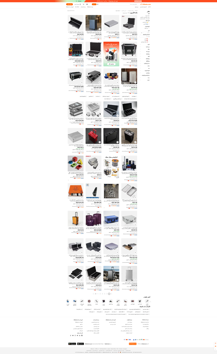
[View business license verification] (118, 352)
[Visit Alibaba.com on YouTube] (73, 335)
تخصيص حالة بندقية (145, 311)
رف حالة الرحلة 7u (79, 309)
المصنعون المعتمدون (112, 322)
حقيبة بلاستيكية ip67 (88, 309)
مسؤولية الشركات (146, 326)
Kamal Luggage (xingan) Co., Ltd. (95, 38)
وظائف (147, 328)
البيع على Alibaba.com (79, 322)
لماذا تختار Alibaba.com (145, 322)
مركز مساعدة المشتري (95, 322)
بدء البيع (81, 324)
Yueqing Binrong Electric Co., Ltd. (78, 152)
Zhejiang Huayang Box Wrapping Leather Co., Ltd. (93, 232)
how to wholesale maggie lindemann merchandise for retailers (138, 314)
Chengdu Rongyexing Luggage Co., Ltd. (130, 64)
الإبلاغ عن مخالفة (96, 332)
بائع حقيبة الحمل (137, 311)
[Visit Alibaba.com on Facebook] (82, 335)
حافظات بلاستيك (121, 311)
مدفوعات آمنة (130, 322)
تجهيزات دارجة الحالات (106, 96)
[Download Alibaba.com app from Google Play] (72, 344)
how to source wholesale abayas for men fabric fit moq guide (115, 314)
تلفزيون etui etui (129, 311)
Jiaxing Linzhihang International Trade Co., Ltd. (129, 151)
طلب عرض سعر (113, 324)
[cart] (83, 4)
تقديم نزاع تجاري (96, 326)
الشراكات (81, 330)
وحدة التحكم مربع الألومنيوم (117, 98)
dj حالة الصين (91, 96)
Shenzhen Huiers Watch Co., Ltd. (78, 206)
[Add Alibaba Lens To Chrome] (132, 344)
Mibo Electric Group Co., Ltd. (96, 177)
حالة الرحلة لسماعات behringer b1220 (130, 98)
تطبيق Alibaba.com (88, 343)
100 (95, 293)
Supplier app (107, 343)
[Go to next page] (93, 294)
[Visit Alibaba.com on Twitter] (77, 335)
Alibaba (136, 10)
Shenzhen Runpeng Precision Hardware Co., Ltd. (111, 36)
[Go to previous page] (111, 294)
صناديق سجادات (99, 311)
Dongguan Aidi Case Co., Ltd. (114, 151)
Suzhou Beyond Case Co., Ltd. (78, 64)
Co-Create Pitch (146, 324)
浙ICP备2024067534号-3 (137, 352)
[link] (215, 343)
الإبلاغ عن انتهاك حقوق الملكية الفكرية (93, 330)
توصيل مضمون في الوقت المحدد (126, 326)
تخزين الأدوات (123, 10)
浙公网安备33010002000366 (127, 352)
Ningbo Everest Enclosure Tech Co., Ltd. (94, 64)
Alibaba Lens (144, 343)
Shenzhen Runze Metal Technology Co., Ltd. (93, 91)
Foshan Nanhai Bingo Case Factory (77, 232)
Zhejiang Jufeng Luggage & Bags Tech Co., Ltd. (93, 151)
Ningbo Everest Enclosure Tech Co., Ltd (77, 38)
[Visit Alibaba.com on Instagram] (75, 335)
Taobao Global (113, 348)
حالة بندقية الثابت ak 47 (115, 96)
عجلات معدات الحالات (97, 309)
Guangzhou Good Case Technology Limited (93, 206)
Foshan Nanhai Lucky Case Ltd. (131, 38)
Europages (125, 348)
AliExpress (92, 348)
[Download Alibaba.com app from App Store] (80, 344)
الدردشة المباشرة (96, 324)
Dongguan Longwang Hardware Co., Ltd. (94, 124)
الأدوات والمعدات (130, 10)
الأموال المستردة (96, 328)
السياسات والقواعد (129, 332)
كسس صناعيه (107, 311)
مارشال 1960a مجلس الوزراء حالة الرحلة (120, 309)
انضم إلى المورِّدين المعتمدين (78, 328)
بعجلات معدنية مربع (145, 309)
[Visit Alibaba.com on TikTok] (70, 335)
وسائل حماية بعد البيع (128, 328)
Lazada (108, 348)
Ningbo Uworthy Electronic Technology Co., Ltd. (111, 124)
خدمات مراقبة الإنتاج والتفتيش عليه (126, 330)
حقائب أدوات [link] (118, 10)
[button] (97, 4)
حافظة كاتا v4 (134, 96)
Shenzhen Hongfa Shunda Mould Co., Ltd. (112, 92)
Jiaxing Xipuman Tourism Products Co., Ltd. (129, 92)
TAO (117, 348)
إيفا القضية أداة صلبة (82, 96)
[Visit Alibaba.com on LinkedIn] (79, 335)
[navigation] (144, 152)
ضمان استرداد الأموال (128, 324)
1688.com (97, 348)
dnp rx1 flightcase (107, 98)
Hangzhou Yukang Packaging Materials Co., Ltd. (76, 90)
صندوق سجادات (91, 311)
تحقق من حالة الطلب (79, 326)
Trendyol (120, 348)
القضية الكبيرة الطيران (125, 96)
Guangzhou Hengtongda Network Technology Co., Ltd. (129, 262)
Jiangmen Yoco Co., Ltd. (115, 204)
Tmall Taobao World (103, 348)
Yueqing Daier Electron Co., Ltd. (131, 207)
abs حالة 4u (97, 96)
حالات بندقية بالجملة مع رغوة (107, 309)
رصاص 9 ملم (114, 311)
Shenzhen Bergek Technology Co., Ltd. (77, 177)
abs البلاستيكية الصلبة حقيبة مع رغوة (134, 309)
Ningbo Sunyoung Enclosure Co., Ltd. (130, 179)
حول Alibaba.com (145, 319)
